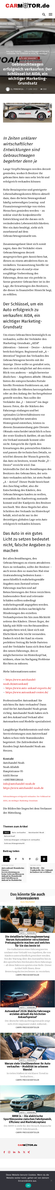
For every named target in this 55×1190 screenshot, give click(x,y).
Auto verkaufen (19, 833)
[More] (44, 859)
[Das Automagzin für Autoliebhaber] (27, 5)
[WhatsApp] (37, 859)
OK (28, 1185)
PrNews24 (19, 89)
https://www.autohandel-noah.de (23, 788)
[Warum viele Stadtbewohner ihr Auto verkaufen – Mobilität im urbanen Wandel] (27, 1046)
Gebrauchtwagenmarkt (14, 843)
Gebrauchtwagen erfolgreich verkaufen (22, 840)
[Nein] (51, 1180)
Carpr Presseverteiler (27, 975)
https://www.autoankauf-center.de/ (27, 692)
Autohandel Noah (36, 833)
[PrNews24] (8, 89)
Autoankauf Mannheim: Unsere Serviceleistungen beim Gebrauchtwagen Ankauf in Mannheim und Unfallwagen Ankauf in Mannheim (13, 874)
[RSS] (19, 1151)
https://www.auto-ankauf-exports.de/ (28, 688)
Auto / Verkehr (27, 933)
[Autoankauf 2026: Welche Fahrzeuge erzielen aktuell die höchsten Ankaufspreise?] (27, 993)
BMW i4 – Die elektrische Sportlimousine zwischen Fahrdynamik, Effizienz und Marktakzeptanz (27, 1119)
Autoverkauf (9, 836)
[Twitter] (23, 859)
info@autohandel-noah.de (19, 783)
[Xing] (29, 1151)
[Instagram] (9, 1151)
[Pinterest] (30, 859)
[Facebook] (16, 859)
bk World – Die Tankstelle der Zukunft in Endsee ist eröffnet (41, 870)
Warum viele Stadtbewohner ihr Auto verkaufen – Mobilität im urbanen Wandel (27, 1066)
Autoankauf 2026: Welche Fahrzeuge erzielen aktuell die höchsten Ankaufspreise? (27, 1014)
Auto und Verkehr (13, 51)
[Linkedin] (14, 1151)
